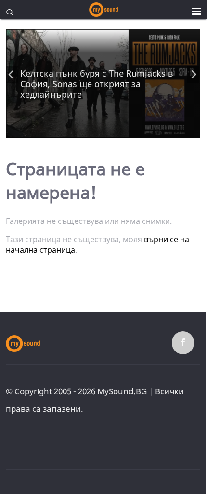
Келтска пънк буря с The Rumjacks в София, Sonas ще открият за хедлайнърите (96, 84)
